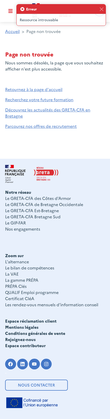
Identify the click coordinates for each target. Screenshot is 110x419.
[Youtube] (34, 364)
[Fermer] (101, 9)
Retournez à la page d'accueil (33, 89)
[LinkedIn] (22, 364)
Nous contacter (36, 385)
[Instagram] (46, 364)
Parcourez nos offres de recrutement (41, 126)
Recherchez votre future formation (39, 99)
